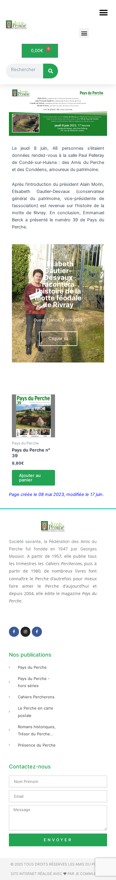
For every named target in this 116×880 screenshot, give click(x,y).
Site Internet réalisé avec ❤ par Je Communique (58, 873)
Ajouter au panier (30, 478)
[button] (103, 12)
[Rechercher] (50, 71)
